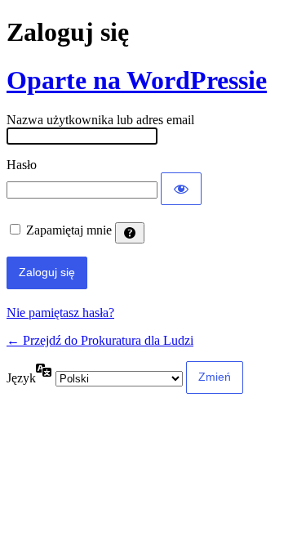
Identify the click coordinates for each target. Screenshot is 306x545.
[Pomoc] (129, 232)
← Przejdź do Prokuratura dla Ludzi (100, 340)
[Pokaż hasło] (181, 188)
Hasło (22, 165)
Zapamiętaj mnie (69, 230)
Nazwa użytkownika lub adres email (100, 120)
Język (21, 378)
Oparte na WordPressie (137, 80)
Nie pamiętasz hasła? (60, 312)
